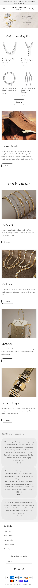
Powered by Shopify (28, 584)
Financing (7, 549)
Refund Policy (8, 536)
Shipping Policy (8, 540)
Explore (7, 166)
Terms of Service (9, 544)
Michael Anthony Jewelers (15, 584)
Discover (19, 102)
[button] (4, 8)
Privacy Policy (8, 531)
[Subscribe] (29, 561)
